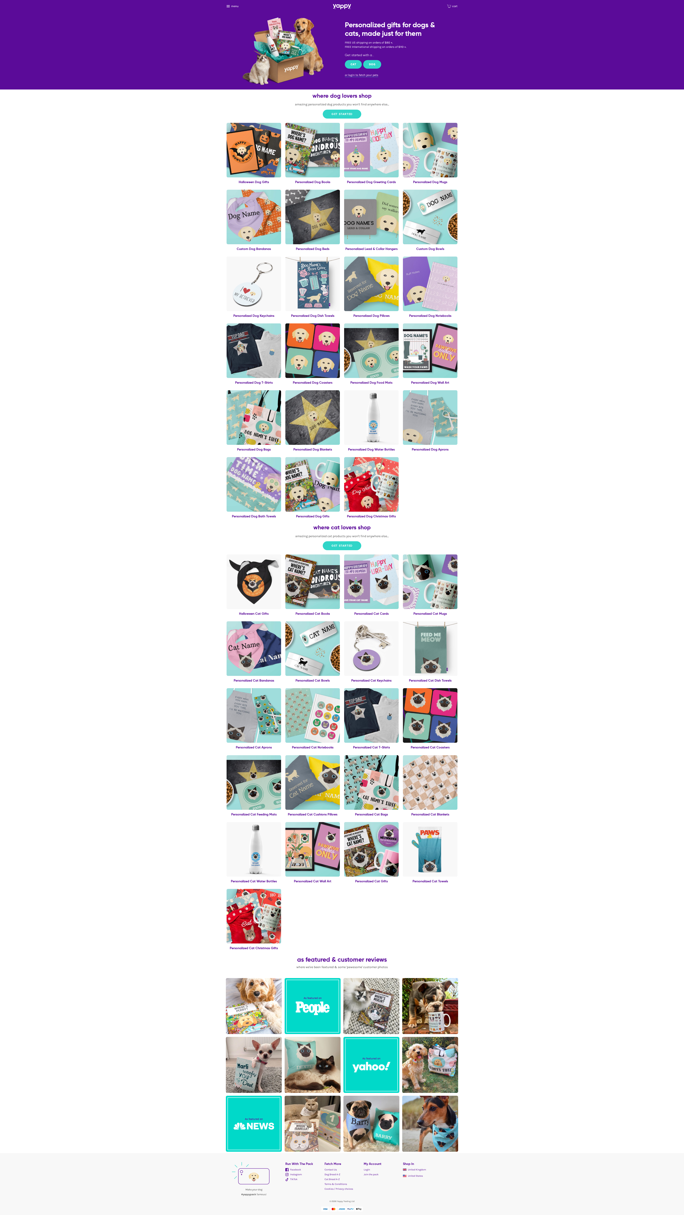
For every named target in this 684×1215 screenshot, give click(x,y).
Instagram (296, 1174)
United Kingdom (417, 1169)
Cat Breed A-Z (332, 1179)
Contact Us (331, 1169)
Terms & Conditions (336, 1184)
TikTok (293, 1179)
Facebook (295, 1169)
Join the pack (371, 1174)
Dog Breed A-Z (332, 1174)
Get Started (342, 114)
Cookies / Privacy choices (339, 1188)
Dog (372, 64)
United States (415, 1175)
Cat (353, 64)
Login (367, 1169)
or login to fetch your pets (361, 75)
